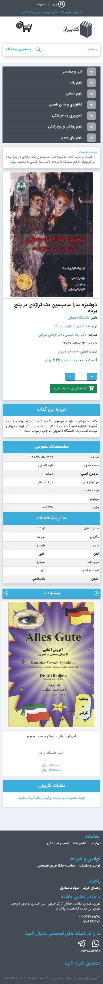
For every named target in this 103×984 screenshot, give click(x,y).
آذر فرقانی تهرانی (50, 335)
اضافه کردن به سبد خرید (70, 389)
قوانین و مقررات (90, 866)
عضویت (41, 4)
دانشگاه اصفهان (79, 318)
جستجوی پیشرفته (18, 49)
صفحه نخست (88, 152)
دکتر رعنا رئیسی (75, 335)
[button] (97, 594)
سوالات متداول (69, 888)
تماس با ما (79, 843)
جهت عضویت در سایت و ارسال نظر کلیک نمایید (51, 798)
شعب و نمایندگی (58, 843)
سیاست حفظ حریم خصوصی (56, 866)
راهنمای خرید (91, 888)
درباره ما (95, 843)
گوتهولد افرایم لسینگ (69, 326)
